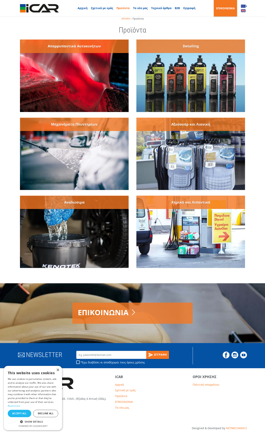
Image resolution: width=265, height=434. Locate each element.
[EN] (243, 11)
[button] (33, 422)
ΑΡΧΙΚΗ (125, 18)
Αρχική (82, 8)
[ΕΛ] (243, 6)
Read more (14, 405)
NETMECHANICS (236, 428)
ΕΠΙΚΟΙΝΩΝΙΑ (225, 8)
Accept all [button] (19, 413)
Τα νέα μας (140, 8)
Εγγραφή (189, 8)
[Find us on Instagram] (234, 355)
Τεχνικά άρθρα (161, 8)
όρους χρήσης (136, 362)
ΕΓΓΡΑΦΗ (160, 354)
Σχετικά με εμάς (102, 8)
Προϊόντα (123, 8)
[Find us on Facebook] (226, 355)
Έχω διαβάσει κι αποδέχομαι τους (113, 362)
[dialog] (33, 398)
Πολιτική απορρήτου (206, 384)
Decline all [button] (46, 413)
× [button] (57, 370)
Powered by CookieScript (33, 426)
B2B (177, 8)
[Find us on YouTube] (243, 355)
